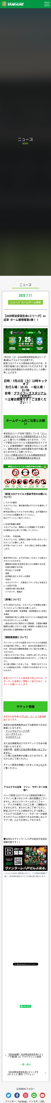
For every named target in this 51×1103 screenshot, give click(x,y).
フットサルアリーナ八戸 (18, 731)
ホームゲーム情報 (31, 302)
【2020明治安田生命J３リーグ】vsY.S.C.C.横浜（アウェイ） (23, 1073)
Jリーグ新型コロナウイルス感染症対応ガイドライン (25, 436)
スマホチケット (13, 737)
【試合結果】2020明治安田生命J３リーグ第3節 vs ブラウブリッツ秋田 (25, 1055)
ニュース (15, 302)
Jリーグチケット (14, 734)
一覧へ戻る (25, 1064)
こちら (41, 764)
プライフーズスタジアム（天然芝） (30, 394)
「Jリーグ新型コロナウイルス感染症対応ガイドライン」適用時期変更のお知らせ (24, 456)
